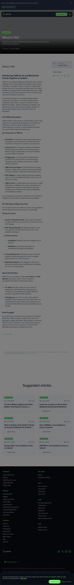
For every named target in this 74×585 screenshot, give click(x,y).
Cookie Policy (23, 578)
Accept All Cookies (54, 582)
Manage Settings (67, 582)
